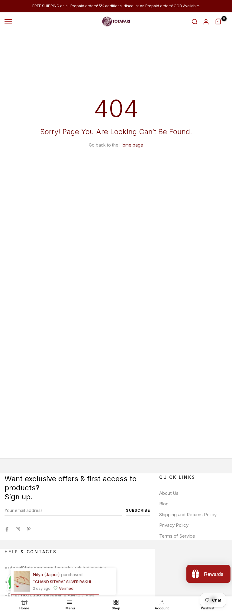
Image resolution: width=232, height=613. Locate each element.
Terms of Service (177, 536)
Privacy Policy (173, 525)
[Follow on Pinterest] (28, 529)
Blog (164, 504)
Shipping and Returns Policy (188, 514)
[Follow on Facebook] (7, 529)
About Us (169, 493)
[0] (218, 21)
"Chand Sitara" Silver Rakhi (62, 581)
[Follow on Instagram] (17, 529)
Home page (131, 144)
